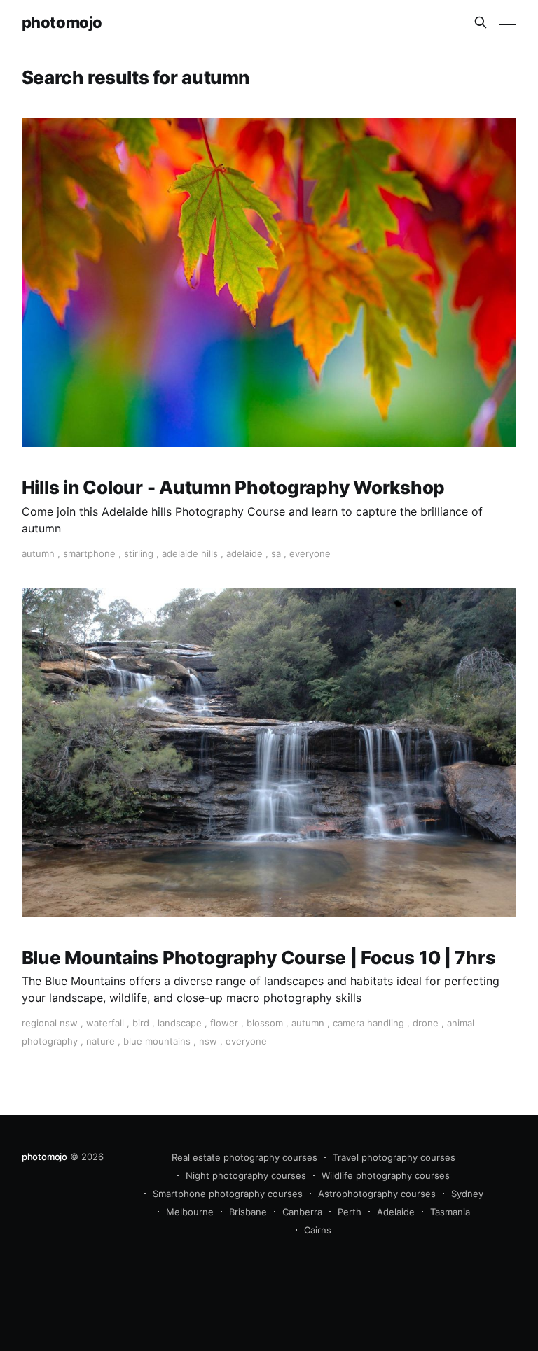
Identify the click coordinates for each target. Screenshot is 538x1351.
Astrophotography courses (377, 1193)
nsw (208, 1041)
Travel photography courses (394, 1157)
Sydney (467, 1193)
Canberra (302, 1211)
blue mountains (157, 1041)
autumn (38, 553)
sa (276, 553)
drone (426, 1022)
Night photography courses (246, 1175)
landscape (180, 1022)
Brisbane (248, 1211)
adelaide (244, 553)
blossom (265, 1022)
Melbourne (190, 1211)
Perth (349, 1211)
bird (140, 1022)
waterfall (105, 1022)
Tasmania (450, 1211)
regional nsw (50, 1022)
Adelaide (396, 1211)
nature (100, 1041)
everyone (310, 553)
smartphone (89, 553)
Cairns (317, 1230)
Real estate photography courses (244, 1157)
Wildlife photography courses (386, 1175)
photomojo (62, 22)
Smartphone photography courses (228, 1193)
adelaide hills (190, 553)
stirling (138, 553)
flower (224, 1022)
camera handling (368, 1022)
